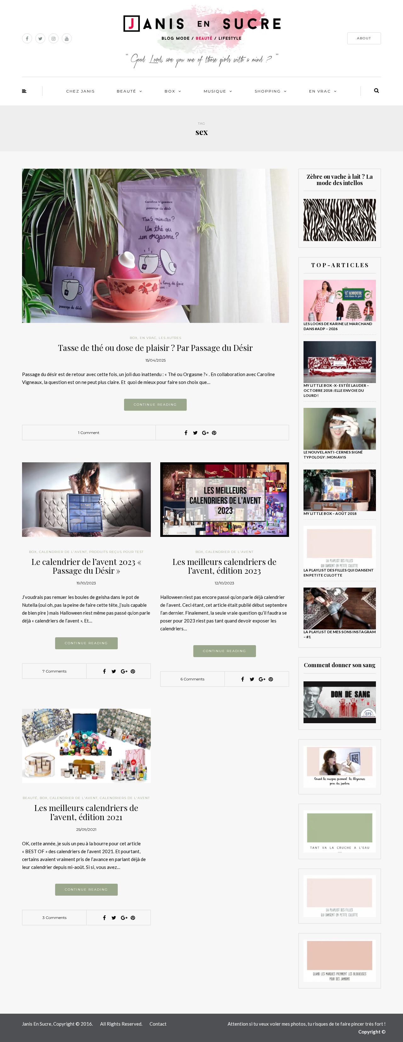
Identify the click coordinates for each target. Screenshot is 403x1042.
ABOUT (364, 38)
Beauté (126, 91)
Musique (215, 91)
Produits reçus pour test (116, 552)
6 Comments (192, 679)
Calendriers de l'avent (125, 798)
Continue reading (155, 405)
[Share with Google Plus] (204, 432)
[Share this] (185, 432)
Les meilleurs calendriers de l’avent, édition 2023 (224, 566)
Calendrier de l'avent (63, 552)
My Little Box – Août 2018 (330, 513)
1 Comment (88, 432)
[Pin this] (214, 432)
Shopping (268, 91)
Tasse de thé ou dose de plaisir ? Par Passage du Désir (155, 347)
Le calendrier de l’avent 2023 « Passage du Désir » (86, 566)
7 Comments (54, 671)
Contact (158, 1024)
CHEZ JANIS (80, 91)
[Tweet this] (195, 432)
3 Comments (54, 917)
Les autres (170, 338)
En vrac (320, 91)
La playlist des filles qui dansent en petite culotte (339, 572)
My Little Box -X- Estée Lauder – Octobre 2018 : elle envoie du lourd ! (336, 390)
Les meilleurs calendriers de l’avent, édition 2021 (86, 812)
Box (170, 91)
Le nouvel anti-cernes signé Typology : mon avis (333, 454)
